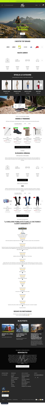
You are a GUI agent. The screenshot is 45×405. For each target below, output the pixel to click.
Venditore (7, 66)
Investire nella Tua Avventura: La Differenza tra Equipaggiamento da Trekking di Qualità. (36, 336)
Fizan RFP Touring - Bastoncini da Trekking (7, 139)
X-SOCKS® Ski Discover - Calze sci (17, 209)
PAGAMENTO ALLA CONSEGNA (26, 386)
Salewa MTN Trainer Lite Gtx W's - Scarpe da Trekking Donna (17, 139)
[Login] (39, 5)
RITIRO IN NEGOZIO (24, 383)
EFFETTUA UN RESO (14, 379)
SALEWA (17, 137)
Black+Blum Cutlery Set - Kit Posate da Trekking (37, 139)
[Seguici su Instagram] (38, 377)
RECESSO (12, 380)
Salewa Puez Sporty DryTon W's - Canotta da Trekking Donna (28, 139)
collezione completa (18, 123)
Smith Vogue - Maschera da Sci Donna (7, 209)
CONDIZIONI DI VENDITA (25, 376)
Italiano (36, 5)
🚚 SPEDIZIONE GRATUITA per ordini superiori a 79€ (23, 1)
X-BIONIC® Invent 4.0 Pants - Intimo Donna (37, 209)
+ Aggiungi (22, 106)
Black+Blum (37, 137)
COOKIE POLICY (24, 380)
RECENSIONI (13, 382)
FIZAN (7, 137)
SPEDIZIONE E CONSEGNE (26, 379)
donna (29, 123)
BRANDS (12, 376)
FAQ (11, 383)
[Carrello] (42, 5)
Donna (22, 33)
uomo (25, 123)
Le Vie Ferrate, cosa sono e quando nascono (21, 335)
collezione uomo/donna (22, 215)
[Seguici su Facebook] (35, 377)
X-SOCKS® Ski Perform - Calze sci (27, 209)
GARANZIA (23, 377)
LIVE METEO (13, 386)
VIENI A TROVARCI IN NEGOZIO (22, 366)
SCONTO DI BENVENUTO (15, 377)
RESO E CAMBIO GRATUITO (26, 382)
